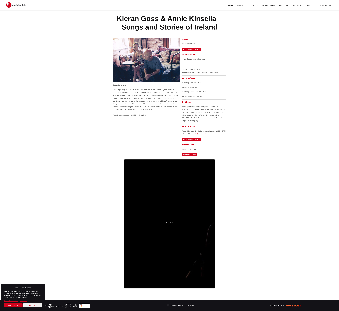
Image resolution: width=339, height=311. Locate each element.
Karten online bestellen (191, 49)
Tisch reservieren (189, 155)
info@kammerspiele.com (202, 134)
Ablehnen (33, 305)
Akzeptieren (13, 305)
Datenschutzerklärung (11, 301)
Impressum (23, 301)
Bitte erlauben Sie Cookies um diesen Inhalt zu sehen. (169, 224)
